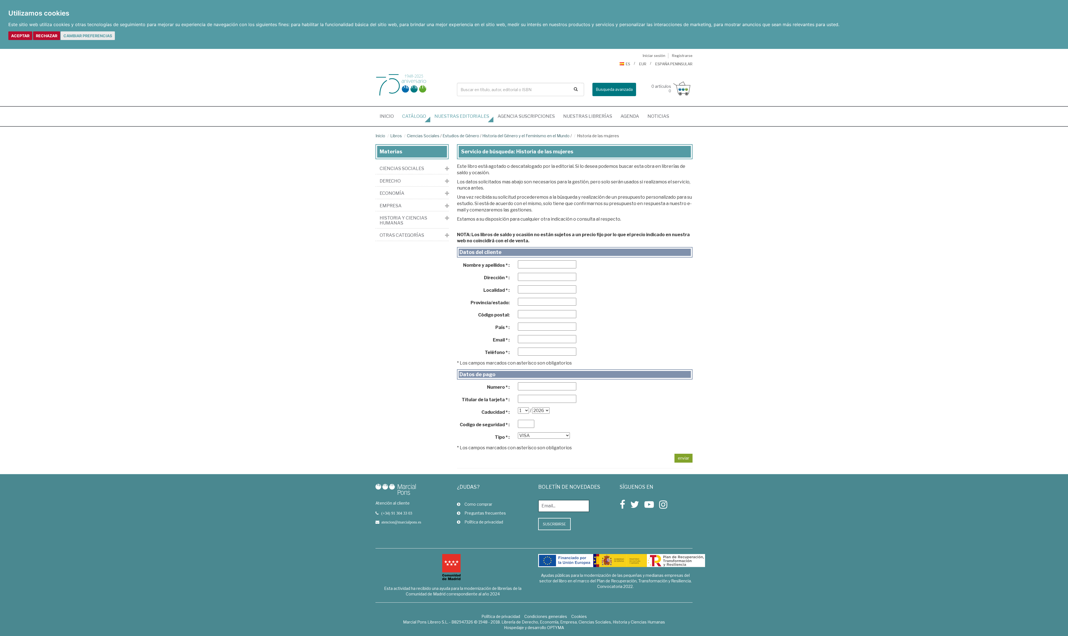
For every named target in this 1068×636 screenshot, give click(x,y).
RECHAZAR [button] (46, 35)
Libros (396, 135)
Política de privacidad (483, 522)
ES (628, 64)
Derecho (390, 181)
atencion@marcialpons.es (401, 522)
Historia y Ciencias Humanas (403, 220)
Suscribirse (554, 524)
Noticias (658, 116)
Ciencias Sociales (423, 135)
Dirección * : (497, 277)
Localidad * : (496, 290)
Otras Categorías (402, 235)
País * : (502, 327)
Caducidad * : (495, 412)
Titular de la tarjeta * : (486, 399)
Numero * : (498, 387)
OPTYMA (555, 627)
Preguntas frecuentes (485, 513)
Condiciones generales (545, 616)
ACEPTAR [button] (20, 35)
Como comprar (478, 504)
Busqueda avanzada (614, 89)
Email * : (501, 340)
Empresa (391, 205)
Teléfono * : (497, 352)
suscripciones (526, 116)
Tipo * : (502, 437)
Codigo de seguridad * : (485, 424)
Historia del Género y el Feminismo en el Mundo (526, 135)
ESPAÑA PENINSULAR (674, 64)
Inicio (389, 116)
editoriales (461, 116)
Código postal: (494, 315)
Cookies (579, 616)
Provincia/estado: (490, 302)
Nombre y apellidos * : (486, 265)
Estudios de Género (460, 135)
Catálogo (414, 116)
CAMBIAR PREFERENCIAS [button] (87, 35)
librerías (587, 116)
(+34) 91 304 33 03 (396, 513)
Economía (392, 193)
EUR (642, 64)
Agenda (629, 116)
